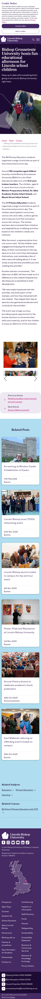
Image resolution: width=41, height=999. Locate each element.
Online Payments (9, 920)
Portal (24, 919)
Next (37, 373)
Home (4, 140)
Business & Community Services (26, 948)
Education (7, 790)
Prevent (25, 923)
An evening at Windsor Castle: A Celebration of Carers (20, 468)
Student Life (7, 916)
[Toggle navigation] (38, 39)
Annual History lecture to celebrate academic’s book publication (18, 685)
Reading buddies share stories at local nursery (22, 400)
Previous (4, 373)
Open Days (6, 907)
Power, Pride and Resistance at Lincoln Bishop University (19, 630)
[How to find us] (20, 878)
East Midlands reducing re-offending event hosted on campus (18, 742)
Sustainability (27, 933)
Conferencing (27, 902)
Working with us (8, 937)
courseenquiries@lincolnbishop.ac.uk (21, 988)
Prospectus (6, 902)
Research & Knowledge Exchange (26, 958)
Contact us (6, 962)
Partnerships (7, 957)
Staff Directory (28, 914)
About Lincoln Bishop (8, 926)
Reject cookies (20, 31)
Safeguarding (27, 928)
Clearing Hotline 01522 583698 (18, 975)
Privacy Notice (28, 966)
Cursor (12, 997)
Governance (7, 933)
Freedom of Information (26, 908)
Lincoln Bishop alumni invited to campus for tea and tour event (20, 576)
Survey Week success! (18, 410)
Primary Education (25, 790)
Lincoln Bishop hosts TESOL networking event (19, 521)
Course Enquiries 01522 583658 (18, 984)
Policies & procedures (6, 943)
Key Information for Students (8, 951)
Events (19, 140)
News (11, 140)
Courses (5, 911)
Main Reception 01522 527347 (18, 979)
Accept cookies (20, 26)
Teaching (6, 795)
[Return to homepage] (11, 39)
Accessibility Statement (27, 939)
